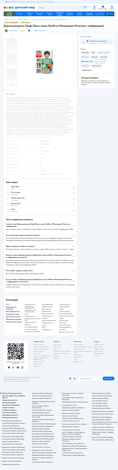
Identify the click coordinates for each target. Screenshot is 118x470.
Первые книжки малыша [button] (14, 322)
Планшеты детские (64, 304)
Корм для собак (98, 351)
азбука (61, 309)
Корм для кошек (98, 347)
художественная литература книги (30, 307)
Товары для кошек (99, 344)
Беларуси (27, 381)
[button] (109, 13)
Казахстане (20, 381)
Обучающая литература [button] (13, 319)
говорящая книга (46, 330)
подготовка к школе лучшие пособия (30, 311)
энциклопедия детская (65, 313)
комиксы (44, 325)
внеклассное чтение (48, 313)
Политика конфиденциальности (42, 355)
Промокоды (36, 353)
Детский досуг (23, 19)
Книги (12, 19)
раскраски (28, 324)
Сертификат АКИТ (38, 361)
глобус (61, 318)
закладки (44, 318)
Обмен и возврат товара (40, 349)
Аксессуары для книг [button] (13, 311)
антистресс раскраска (31, 329)
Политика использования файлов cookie (40, 358)
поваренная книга (47, 323)
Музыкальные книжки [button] (13, 317)
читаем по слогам (64, 311)
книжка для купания (65, 325)
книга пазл (62, 330)
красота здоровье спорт (49, 320)
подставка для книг (47, 316)
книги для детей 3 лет (65, 327)
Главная (6, 19)
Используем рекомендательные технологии (16, 379)
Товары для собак (99, 349)
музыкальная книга (30, 316)
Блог (75, 359)
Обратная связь (37, 364)
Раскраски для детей (38, 19)
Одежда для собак (99, 353)
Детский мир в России (10, 381)
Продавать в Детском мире (41, 347)
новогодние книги (30, 304)
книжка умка (63, 323)
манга (43, 327)
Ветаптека (97, 355)
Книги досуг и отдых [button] (12, 314)
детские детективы (47, 304)
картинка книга (63, 320)
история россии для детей (32, 331)
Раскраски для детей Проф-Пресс (58, 19)
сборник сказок (46, 311)
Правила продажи (38, 351)
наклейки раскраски (31, 322)
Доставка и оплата (38, 344)
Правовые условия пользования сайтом (27, 377)
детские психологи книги (66, 332)
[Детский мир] (19, 7)
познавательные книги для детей (32, 319)
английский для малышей (66, 316)
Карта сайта (36, 366)
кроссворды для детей (31, 327)
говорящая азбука (64, 306)
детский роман (46, 309)
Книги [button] (8, 304)
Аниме (27, 314)
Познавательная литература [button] (11, 308)
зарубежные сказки (47, 306)
